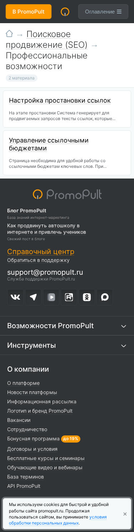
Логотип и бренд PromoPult (40, 411)
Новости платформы (32, 392)
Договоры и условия (32, 449)
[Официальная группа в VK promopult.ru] (15, 297)
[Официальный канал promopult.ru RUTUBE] (69, 297)
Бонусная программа (33, 438)
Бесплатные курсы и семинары (46, 458)
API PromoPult (23, 486)
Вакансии (18, 420)
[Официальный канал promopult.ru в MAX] (104, 297)
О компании (28, 369)
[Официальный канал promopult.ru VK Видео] (51, 297)
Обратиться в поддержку (38, 260)
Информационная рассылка (41, 401)
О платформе (23, 383)
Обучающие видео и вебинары (45, 467)
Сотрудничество (27, 429)
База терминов (25, 477)
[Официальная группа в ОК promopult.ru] (87, 297)
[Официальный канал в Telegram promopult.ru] (33, 297)
